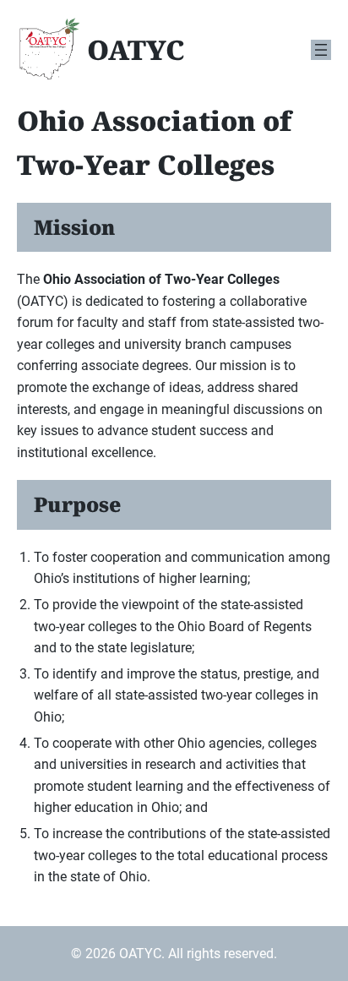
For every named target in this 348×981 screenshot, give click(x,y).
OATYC (136, 49)
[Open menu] (321, 50)
